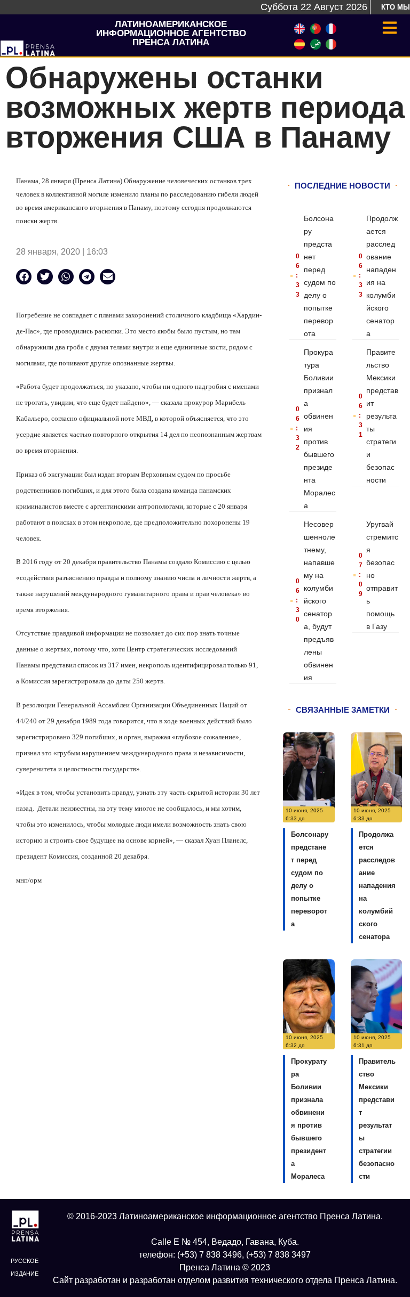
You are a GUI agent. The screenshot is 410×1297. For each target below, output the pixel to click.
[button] (23, 276)
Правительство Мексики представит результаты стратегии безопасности (382, 416)
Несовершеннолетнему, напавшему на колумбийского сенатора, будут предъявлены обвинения (319, 601)
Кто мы (395, 7)
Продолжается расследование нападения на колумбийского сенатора (377, 885)
